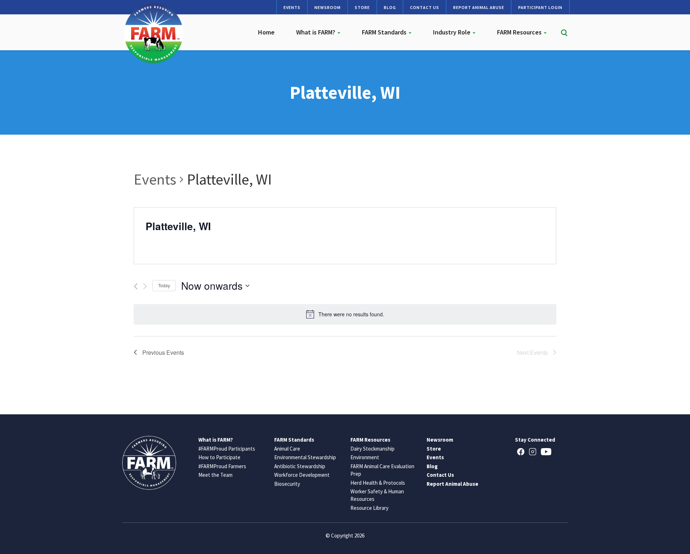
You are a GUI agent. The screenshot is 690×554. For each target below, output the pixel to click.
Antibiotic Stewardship (299, 466)
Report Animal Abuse (478, 7)
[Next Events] (145, 286)
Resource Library (369, 507)
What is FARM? (316, 32)
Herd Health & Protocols (377, 482)
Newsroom (327, 7)
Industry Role (452, 32)
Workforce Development (302, 474)
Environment (364, 457)
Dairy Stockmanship (372, 448)
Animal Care (287, 448)
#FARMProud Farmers (222, 466)
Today (164, 285)
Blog (390, 7)
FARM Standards (385, 32)
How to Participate (219, 457)
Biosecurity (287, 483)
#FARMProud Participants (226, 448)
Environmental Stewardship (305, 457)
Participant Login (540, 7)
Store (362, 7)
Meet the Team (215, 474)
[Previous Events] (136, 286)
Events (292, 7)
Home (266, 32)
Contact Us (424, 7)
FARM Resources (520, 32)
